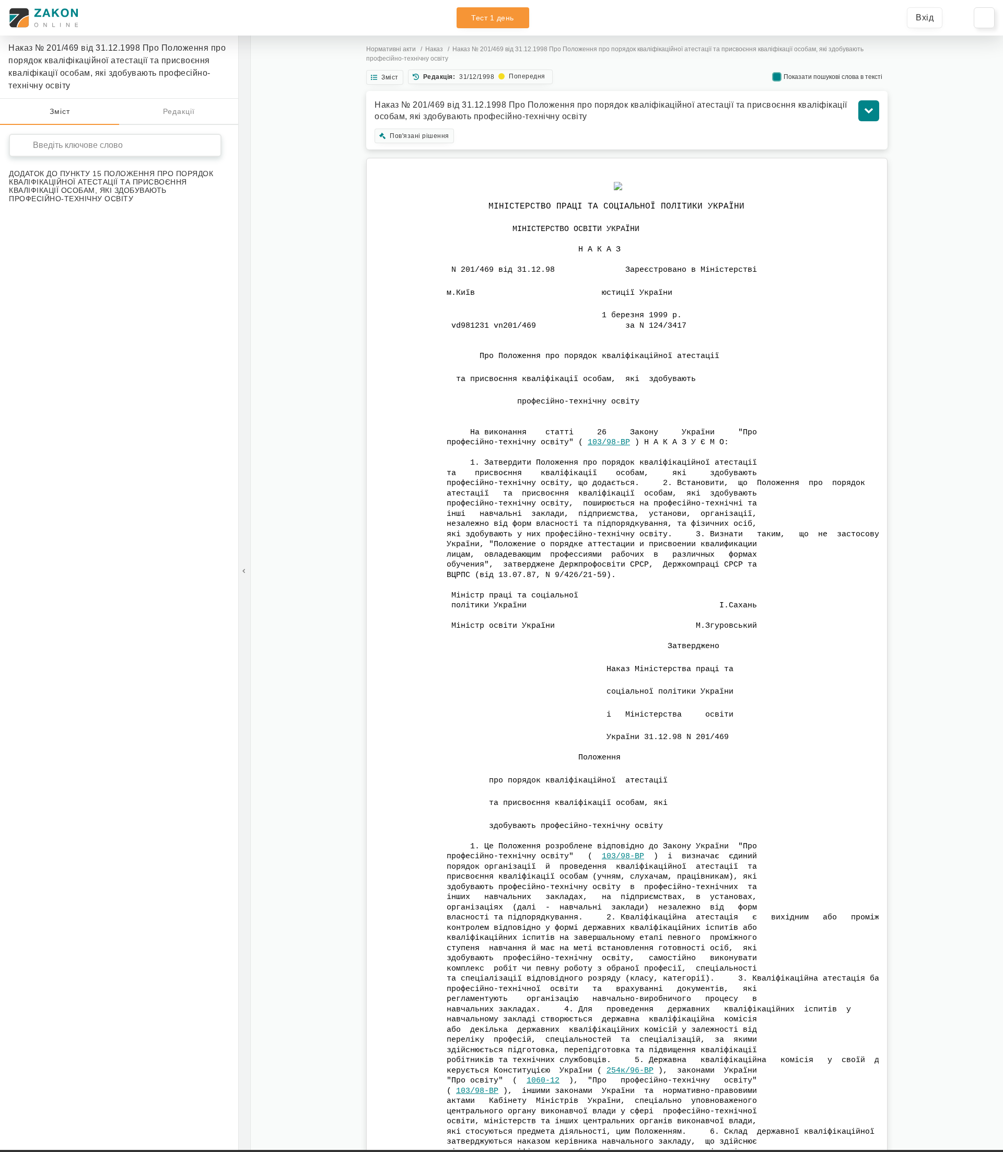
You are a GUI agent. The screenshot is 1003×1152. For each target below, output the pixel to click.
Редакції (179, 111)
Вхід (925, 17)
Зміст (60, 111)
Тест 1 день (492, 18)
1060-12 (543, 1080)
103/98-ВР (609, 442)
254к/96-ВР (630, 1070)
